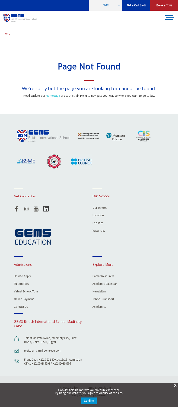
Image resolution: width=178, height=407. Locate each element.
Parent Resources (103, 276)
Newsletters (99, 292)
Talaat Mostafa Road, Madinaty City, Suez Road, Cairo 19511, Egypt (50, 340)
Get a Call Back (136, 5)
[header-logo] (21, 18)
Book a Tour (164, 5)
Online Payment (24, 299)
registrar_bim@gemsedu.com (42, 351)
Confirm (89, 401)
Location (98, 216)
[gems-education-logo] (33, 237)
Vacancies (98, 231)
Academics (99, 307)
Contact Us (21, 307)
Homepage (53, 96)
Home (7, 33)
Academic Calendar (104, 284)
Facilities (97, 223)
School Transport (103, 299)
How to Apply (22, 276)
